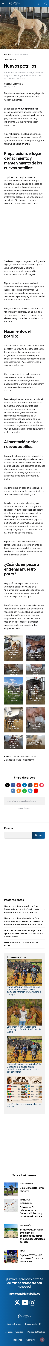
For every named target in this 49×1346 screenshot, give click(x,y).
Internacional (26, 1203)
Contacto (31, 1339)
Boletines (17, 1339)
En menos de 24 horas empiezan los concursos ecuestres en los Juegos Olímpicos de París (32, 1235)
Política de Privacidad (13, 1332)
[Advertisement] (24, 234)
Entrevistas (25, 1200)
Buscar (8, 828)
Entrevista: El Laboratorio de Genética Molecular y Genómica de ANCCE (31, 1212)
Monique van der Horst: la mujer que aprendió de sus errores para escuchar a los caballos (23, 933)
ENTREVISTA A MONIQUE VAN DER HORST (21, 944)
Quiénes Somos (14, 1324)
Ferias (22, 1251)
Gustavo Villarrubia (13, 84)
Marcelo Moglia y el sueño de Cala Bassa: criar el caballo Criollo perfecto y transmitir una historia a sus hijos (24, 909)
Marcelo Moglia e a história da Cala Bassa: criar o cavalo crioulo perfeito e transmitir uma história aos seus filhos (23, 921)
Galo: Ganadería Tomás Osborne (32, 1189)
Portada (7, 54)
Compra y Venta (26, 1184)
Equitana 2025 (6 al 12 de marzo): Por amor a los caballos (31, 1258)
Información (10, 59)
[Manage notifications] (42, 1339)
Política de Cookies (36, 1332)
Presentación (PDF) (33, 1324)
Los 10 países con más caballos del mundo (24, 1105)
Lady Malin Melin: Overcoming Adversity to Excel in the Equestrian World (24, 1029)
